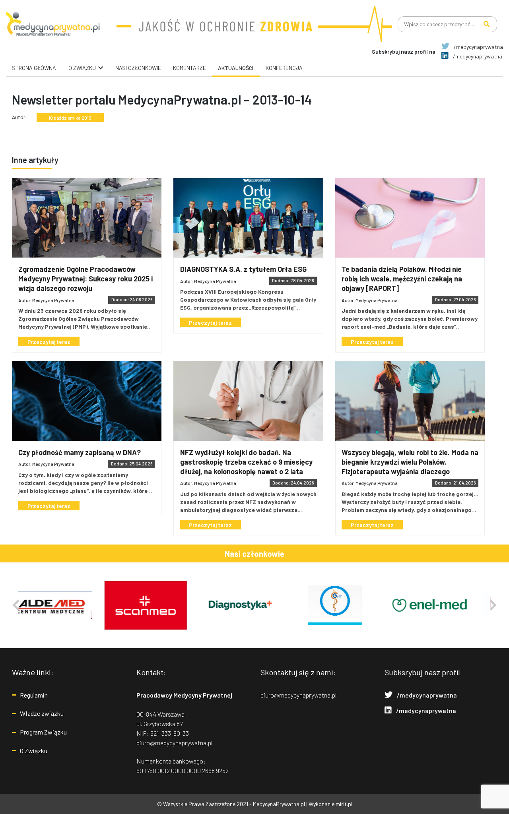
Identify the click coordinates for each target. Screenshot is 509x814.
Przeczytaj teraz (48, 341)
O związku (82, 67)
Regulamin (34, 695)
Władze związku (42, 713)
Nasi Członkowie (138, 67)
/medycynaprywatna (478, 46)
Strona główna (34, 67)
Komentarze (189, 67)
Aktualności (235, 67)
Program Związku (43, 732)
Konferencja (284, 67)
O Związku (33, 750)
